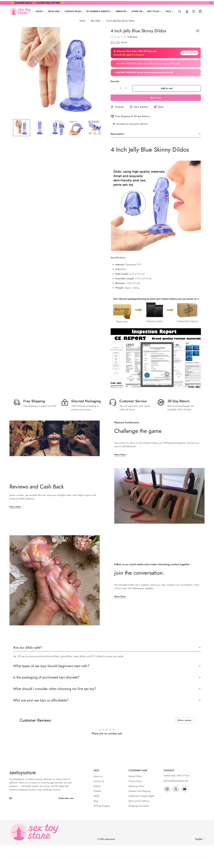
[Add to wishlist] (197, 31)
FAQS (96, 796)
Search (97, 786)
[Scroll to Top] (208, 842)
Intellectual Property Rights (141, 796)
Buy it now (155, 97)
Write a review (184, 720)
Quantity (115, 81)
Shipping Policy (136, 786)
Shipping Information (139, 806)
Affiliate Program (102, 806)
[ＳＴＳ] (20, 11)
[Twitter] (175, 789)
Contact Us (99, 781)
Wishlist (97, 791)
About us (98, 776)
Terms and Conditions (139, 801)
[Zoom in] (97, 33)
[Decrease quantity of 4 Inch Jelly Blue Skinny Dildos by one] (114, 88)
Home (82, 20)
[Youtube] (184, 789)
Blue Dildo (95, 20)
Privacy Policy (135, 781)
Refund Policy (135, 776)
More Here (120, 454)
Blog (96, 801)
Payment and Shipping (140, 791)
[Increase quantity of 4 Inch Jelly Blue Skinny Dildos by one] (126, 88)
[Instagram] (167, 789)
